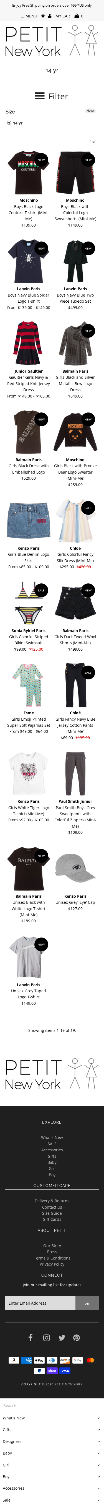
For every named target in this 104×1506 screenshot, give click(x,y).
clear (90, 110)
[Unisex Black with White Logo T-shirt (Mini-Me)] (28, 868)
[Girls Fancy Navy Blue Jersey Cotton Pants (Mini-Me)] (75, 685)
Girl (52, 1168)
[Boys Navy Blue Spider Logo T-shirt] (28, 261)
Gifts (52, 1156)
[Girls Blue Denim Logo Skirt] (28, 520)
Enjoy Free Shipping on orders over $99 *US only (52, 5)
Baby (52, 1162)
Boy (52, 1174)
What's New (52, 1137)
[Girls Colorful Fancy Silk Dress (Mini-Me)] (75, 520)
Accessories (52, 1149)
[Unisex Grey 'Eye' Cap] (75, 868)
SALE (52, 1143)
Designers (12, 1441)
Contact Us (52, 1207)
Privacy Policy (52, 1264)
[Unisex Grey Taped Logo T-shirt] (28, 957)
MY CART (69, 16)
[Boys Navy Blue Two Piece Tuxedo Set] (75, 261)
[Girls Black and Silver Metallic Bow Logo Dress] (75, 343)
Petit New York (69, 1384)
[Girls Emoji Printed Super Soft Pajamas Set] (28, 685)
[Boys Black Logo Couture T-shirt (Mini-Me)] (28, 172)
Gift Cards (52, 1219)
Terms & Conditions (52, 1258)
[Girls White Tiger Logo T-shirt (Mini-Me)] (28, 773)
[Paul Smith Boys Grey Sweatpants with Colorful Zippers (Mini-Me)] (75, 773)
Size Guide (52, 1213)
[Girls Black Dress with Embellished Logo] (28, 432)
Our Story (52, 1245)
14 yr (17, 122)
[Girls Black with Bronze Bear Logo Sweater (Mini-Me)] (75, 432)
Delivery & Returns (52, 1200)
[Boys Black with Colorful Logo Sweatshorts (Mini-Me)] (75, 172)
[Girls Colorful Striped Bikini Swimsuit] (28, 603)
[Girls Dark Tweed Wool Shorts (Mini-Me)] (75, 603)
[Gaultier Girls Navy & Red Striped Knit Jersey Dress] (28, 343)
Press (52, 1251)
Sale (7, 1500)
